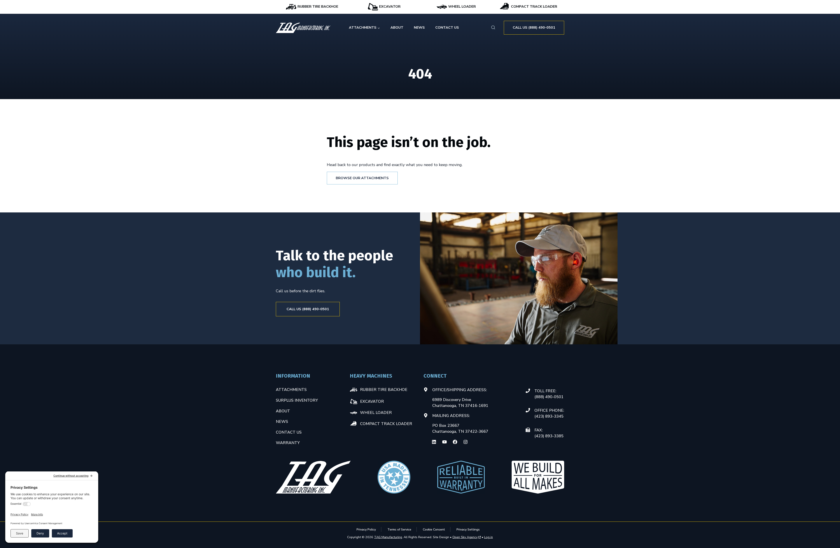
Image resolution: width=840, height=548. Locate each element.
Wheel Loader (461, 6)
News (419, 27)
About (396, 27)
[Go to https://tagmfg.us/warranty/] (461, 477)
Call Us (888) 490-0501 (534, 27)
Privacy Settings (468, 529)
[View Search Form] (493, 28)
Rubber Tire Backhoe (317, 6)
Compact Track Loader (533, 6)
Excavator (389, 6)
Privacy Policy (366, 529)
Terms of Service (399, 529)
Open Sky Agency (465, 537)
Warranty (288, 442)
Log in (488, 537)
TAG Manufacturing (388, 537)
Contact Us (447, 27)
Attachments (291, 389)
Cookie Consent (434, 529)
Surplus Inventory (297, 400)
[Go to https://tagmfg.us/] (303, 28)
